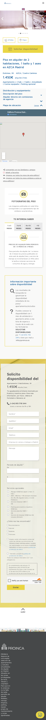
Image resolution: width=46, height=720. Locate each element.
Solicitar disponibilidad (26, 49)
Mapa (24, 40)
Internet (11, 528)
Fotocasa (11, 534)
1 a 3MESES (9, 226)
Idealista (11, 531)
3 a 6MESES (18, 226)
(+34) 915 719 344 (18, 403)
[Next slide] (43, 18)
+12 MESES (37, 226)
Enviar (16, 587)
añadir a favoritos (12, 172)
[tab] (18, 33)
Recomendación (14, 525)
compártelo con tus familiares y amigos (20, 170)
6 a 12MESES (28, 226)
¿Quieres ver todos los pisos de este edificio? (23, 175)
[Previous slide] (2, 18)
